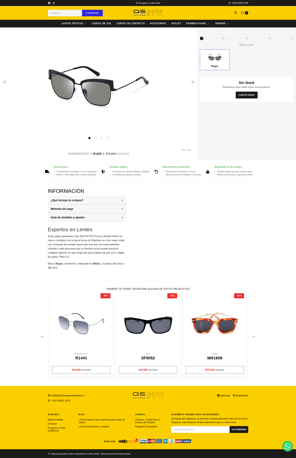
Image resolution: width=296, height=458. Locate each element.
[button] (235, 12)
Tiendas (221, 23)
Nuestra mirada (55, 419)
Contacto (52, 423)
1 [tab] (89, 138)
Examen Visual (196, 23)
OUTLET (176, 23)
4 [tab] (108, 138)
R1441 (81, 358)
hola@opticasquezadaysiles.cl (67, 395)
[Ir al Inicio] (148, 13)
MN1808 (214, 358)
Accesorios (158, 23)
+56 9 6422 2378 (239, 3)
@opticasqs (242, 395)
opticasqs (225, 395)
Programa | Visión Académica (56, 429)
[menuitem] (76, 23)
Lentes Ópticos (72, 23)
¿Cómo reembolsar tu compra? (94, 426)
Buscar (93, 13)
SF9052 (148, 358)
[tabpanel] (99, 82)
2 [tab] (96, 138)
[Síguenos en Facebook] (49, 3)
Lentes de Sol (102, 23)
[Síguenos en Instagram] (53, 3)
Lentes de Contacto (131, 23)
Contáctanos (247, 95)
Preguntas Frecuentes (146, 426)
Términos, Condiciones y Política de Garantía (147, 421)
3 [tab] (102, 138)
